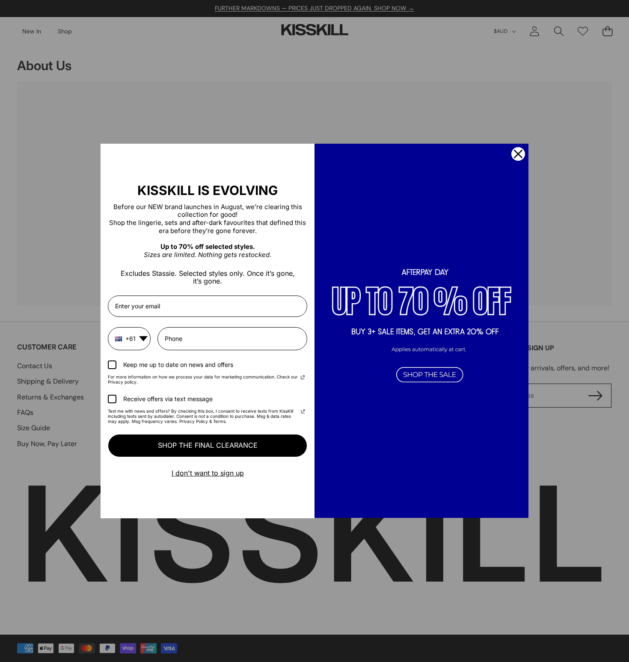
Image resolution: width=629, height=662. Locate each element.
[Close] (518, 154)
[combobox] (129, 338)
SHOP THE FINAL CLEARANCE (208, 445)
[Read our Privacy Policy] (302, 378)
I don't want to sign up (208, 473)
